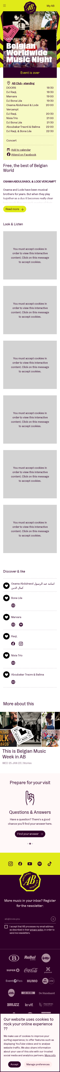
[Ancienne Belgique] (30, 7)
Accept (14, 1064)
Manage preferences (38, 1064)
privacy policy (36, 929)
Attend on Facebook (23, 154)
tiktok (49, 864)
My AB (50, 6)
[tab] (27, 843)
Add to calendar (21, 150)
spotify (39, 864)
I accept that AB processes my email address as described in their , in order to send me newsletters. (32, 929)
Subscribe (53, 919)
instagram (10, 864)
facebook (20, 864)
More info (50, 1055)
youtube (30, 864)
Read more (13, 209)
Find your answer (28, 834)
